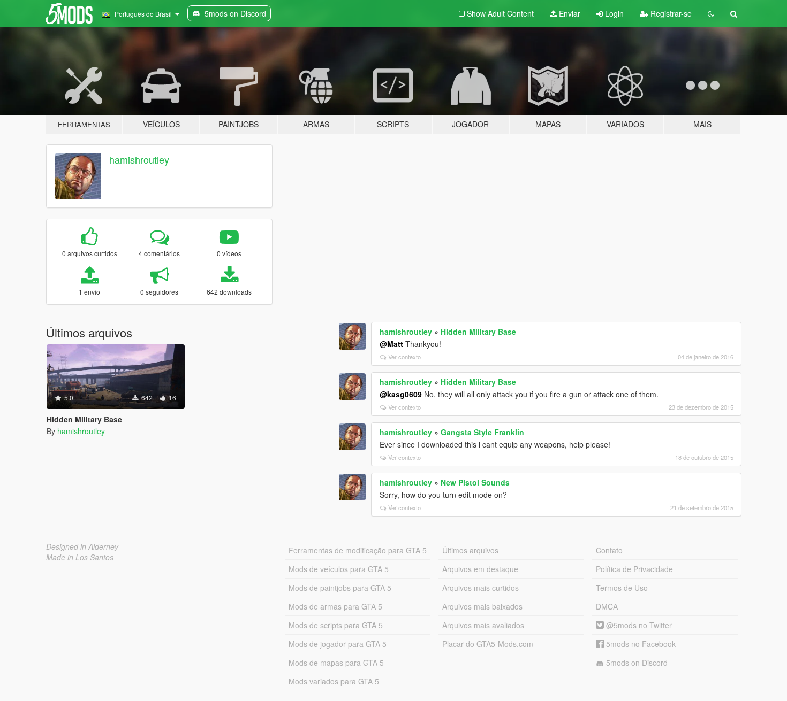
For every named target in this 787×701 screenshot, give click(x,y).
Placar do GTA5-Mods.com (487, 643)
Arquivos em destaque (480, 569)
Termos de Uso (622, 587)
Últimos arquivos (470, 550)
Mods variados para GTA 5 (334, 681)
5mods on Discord (636, 662)
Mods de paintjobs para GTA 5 (340, 587)
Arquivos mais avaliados (483, 625)
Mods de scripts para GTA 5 (336, 625)
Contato (609, 550)
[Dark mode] (711, 13)
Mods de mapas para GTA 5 (336, 662)
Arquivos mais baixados (482, 606)
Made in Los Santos (79, 557)
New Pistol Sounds (475, 482)
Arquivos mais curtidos (480, 587)
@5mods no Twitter (638, 625)
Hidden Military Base (478, 331)
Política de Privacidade (634, 569)
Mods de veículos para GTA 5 (339, 569)
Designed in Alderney (82, 546)
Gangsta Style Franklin (482, 432)
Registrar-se (670, 13)
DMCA (607, 606)
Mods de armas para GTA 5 (335, 606)
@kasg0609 (401, 394)
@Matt (391, 343)
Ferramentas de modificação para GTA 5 (358, 550)
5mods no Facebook (640, 643)
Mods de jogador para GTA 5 (338, 643)
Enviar (568, 13)
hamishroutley (139, 159)
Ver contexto (404, 356)
